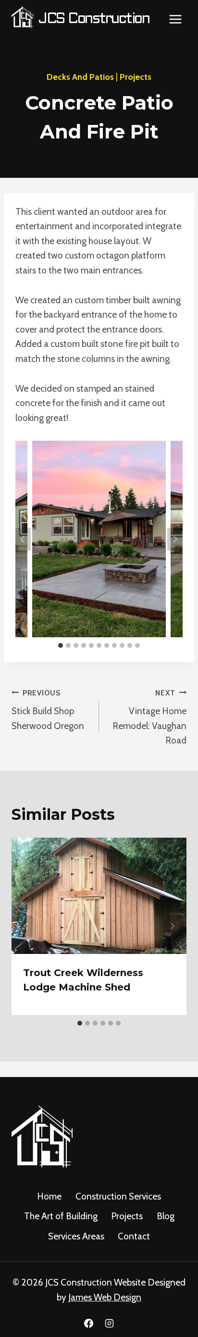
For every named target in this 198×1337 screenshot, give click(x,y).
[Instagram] (109, 1323)
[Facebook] (88, 1323)
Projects (135, 77)
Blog (165, 1216)
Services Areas (76, 1236)
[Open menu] (175, 19)
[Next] (172, 926)
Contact (134, 1236)
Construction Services (118, 1196)
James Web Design (104, 1297)
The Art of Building (61, 1216)
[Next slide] (175, 539)
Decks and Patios (80, 77)
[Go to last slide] (23, 539)
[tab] (60, 645)
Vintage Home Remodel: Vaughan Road (149, 717)
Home (49, 1196)
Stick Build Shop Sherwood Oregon (48, 709)
